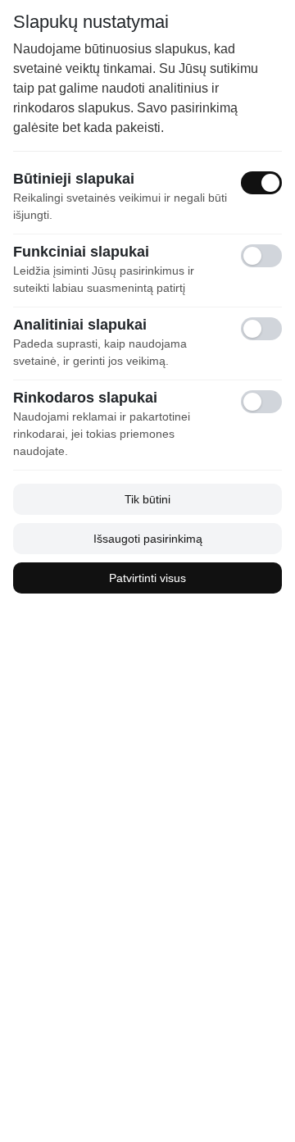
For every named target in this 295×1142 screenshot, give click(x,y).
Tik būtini (147, 499)
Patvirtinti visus (147, 578)
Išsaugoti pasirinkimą (147, 538)
